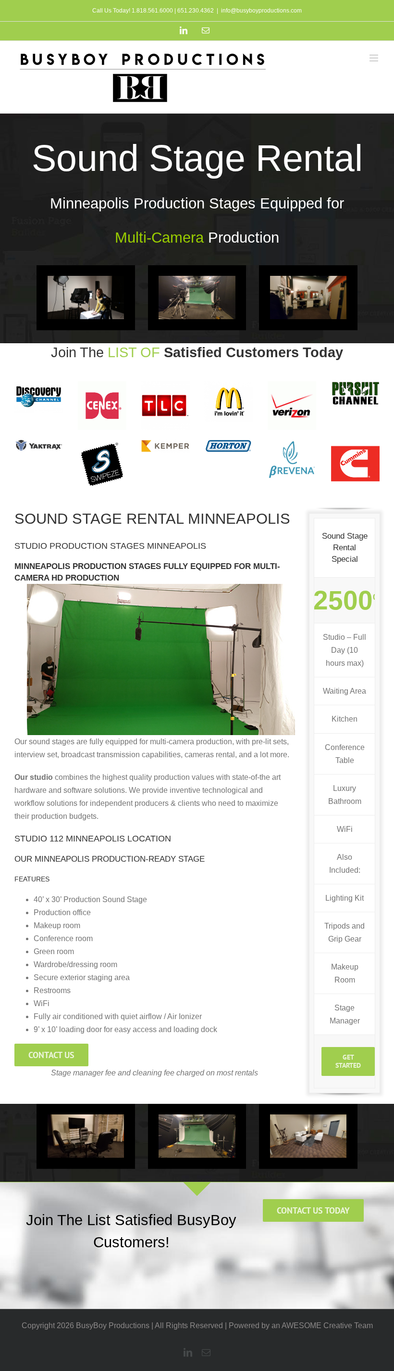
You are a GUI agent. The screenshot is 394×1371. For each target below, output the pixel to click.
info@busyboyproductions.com (261, 10)
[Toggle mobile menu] (374, 58)
